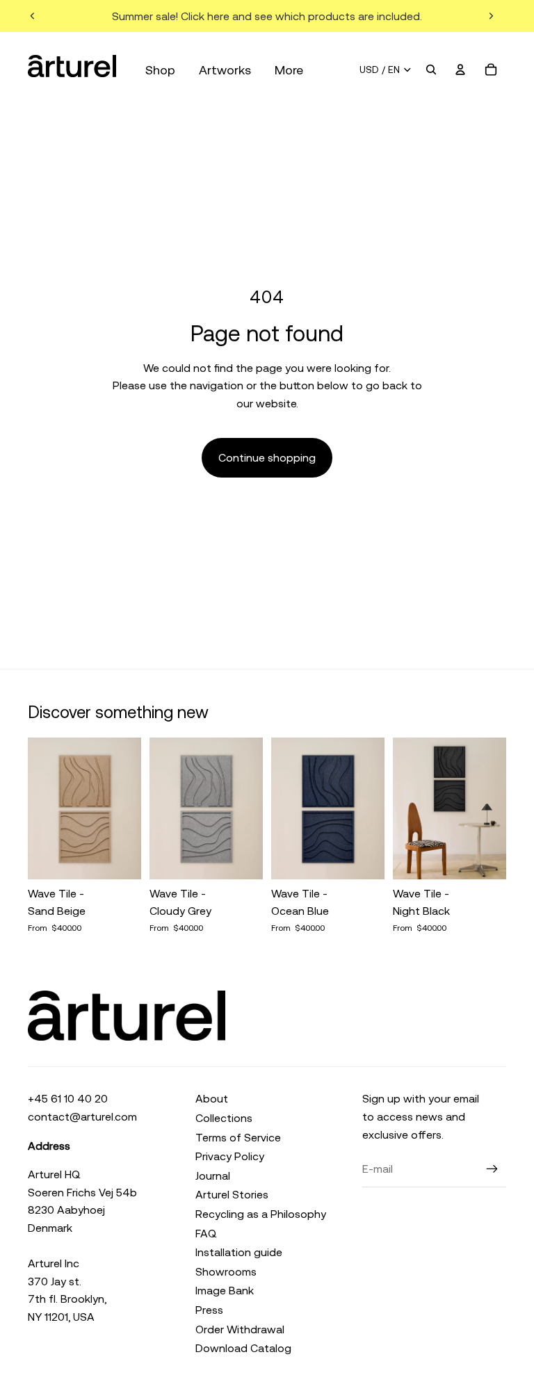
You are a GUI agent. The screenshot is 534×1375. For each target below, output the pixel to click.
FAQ (206, 1233)
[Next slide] (491, 16)
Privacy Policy (229, 1156)
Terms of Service (238, 1137)
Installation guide (238, 1252)
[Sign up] (492, 1169)
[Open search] (431, 69)
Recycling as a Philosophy (260, 1213)
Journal (212, 1175)
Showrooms (226, 1271)
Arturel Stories (231, 1194)
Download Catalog (243, 1348)
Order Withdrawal (239, 1329)
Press (209, 1309)
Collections (223, 1118)
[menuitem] (289, 70)
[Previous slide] (32, 16)
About (211, 1098)
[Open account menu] (460, 69)
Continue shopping (267, 457)
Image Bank (224, 1290)
